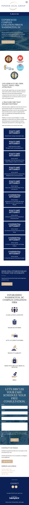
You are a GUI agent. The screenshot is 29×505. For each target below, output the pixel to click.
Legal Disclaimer (15, 479)
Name (3, 404)
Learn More (7, 284)
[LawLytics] (14, 497)
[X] (16, 486)
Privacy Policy (15, 502)
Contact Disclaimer (21, 434)
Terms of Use (8, 502)
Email (3, 415)
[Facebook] (13, 486)
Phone (3, 410)
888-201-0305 (15, 14)
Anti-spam (21, 502)
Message (3, 421)
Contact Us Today (8, 41)
